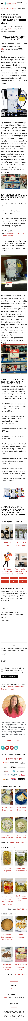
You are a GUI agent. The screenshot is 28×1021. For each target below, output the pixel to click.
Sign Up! (6, 997)
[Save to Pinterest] (5, 578)
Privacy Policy (14, 988)
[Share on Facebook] (14, 578)
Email (3, 661)
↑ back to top (14, 981)
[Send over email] (23, 578)
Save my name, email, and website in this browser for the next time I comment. (15, 670)
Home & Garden (9, 8)
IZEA (3, 49)
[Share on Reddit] (5, 581)
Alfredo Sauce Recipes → (17, 843)
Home (2, 8)
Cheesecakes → (21, 974)
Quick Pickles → (21, 909)
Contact (14, 1007)
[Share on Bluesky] (23, 581)
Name (3, 654)
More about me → (14, 740)
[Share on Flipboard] (14, 581)
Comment (5, 620)
